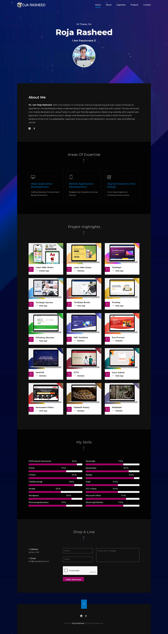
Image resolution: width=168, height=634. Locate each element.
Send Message (73, 579)
